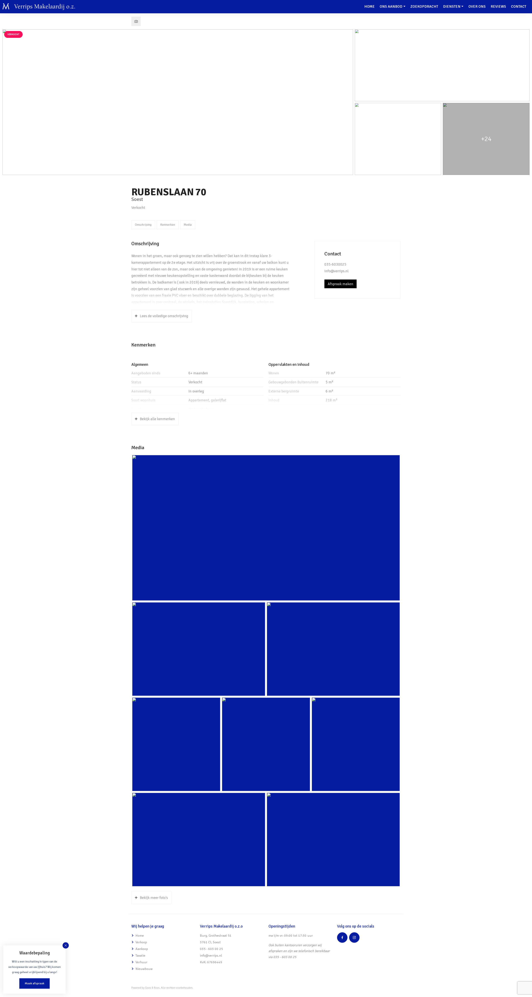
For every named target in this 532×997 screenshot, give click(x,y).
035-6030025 (335, 264)
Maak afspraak (34, 983)
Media (188, 224)
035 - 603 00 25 (211, 949)
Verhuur (141, 962)
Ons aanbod (391, 6)
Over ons (477, 6)
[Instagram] (354, 937)
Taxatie (140, 956)
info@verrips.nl (336, 271)
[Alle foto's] (136, 21)
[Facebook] (342, 937)
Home (369, 6)
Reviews (498, 6)
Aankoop (141, 949)
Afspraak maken (340, 284)
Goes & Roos (152, 988)
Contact (518, 6)
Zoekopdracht (424, 6)
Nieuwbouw (144, 969)
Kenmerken (167, 224)
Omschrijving (143, 224)
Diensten (452, 6)
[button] (66, 945)
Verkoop (141, 942)
